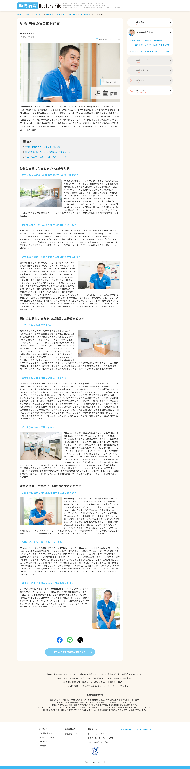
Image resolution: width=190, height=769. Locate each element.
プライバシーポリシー (48, 737)
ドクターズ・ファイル (97, 733)
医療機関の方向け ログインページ (135, 729)
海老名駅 (71, 14)
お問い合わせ (44, 741)
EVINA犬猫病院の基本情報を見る (70, 652)
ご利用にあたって (46, 733)
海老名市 (60, 14)
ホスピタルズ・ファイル (98, 742)
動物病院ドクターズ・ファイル (30, 14)
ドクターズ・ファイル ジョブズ (101, 738)
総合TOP (43, 729)
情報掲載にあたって (73, 733)
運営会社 (43, 745)
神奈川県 (49, 14)
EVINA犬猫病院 (84, 14)
